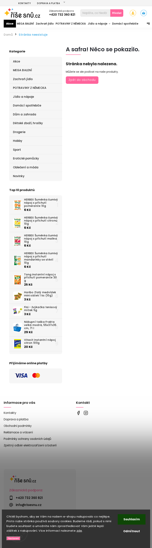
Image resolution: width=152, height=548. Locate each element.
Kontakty (24, 3)
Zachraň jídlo (23, 79)
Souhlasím (131, 519)
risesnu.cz (85, 413)
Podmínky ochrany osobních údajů (27, 439)
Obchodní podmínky (18, 426)
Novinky (18, 176)
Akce (16, 61)
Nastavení (13, 538)
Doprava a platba (48, 3)
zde (79, 531)
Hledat (117, 12)
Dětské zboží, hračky (28, 123)
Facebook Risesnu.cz (78, 413)
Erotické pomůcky (26, 158)
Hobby (17, 141)
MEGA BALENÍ (22, 70)
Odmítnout (131, 531)
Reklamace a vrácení (18, 432)
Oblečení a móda (26, 167)
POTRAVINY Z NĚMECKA (29, 88)
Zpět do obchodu (82, 80)
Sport (17, 150)
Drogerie (19, 132)
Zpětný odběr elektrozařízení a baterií (30, 445)
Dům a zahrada (24, 114)
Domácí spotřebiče (27, 105)
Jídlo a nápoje (23, 97)
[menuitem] (10, 24)
